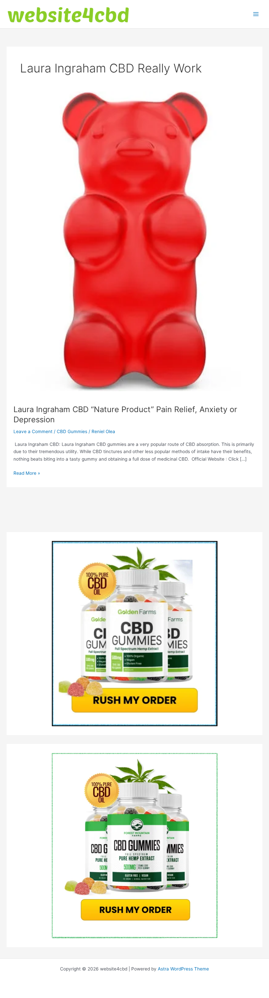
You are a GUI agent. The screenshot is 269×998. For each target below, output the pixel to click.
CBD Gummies (72, 431)
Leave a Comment (32, 431)
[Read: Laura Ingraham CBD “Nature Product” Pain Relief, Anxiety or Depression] (134, 241)
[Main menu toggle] (256, 14)
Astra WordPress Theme (183, 968)
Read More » (26, 473)
